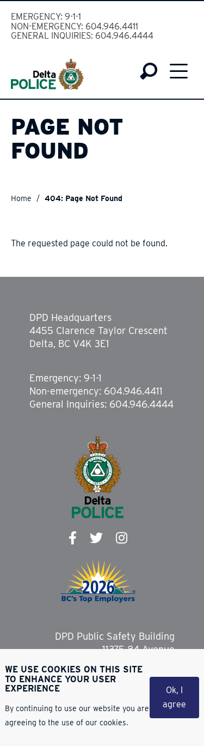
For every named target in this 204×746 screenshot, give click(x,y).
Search (149, 71)
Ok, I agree (174, 697)
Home (21, 198)
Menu (178, 71)
